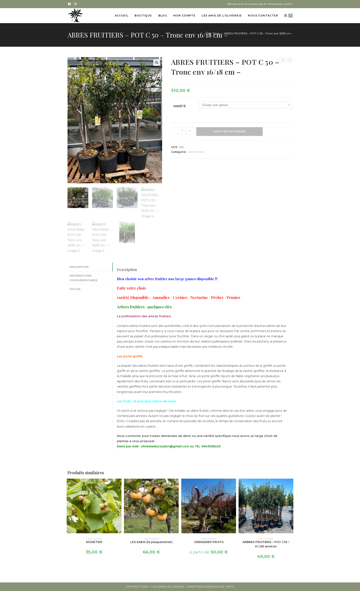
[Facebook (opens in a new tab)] (70, 4)
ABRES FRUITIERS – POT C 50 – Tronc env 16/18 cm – (258, 33)
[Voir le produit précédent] (282, 60)
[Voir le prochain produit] (289, 60)
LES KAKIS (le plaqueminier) (151, 542)
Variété (179, 106)
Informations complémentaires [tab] (84, 278)
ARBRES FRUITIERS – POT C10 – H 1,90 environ (266, 544)
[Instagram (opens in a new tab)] (75, 4)
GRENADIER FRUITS (209, 542)
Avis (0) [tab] (75, 289)
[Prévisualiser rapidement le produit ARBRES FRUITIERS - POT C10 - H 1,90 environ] (291, 486)
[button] (156, 62)
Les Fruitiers (196, 151)
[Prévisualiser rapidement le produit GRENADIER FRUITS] (234, 486)
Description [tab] (79, 267)
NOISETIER (94, 542)
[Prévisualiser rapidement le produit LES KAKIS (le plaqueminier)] (176, 486)
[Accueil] (207, 33)
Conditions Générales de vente (210, 586)
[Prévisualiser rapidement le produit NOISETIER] (119, 486)
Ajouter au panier (229, 131)
